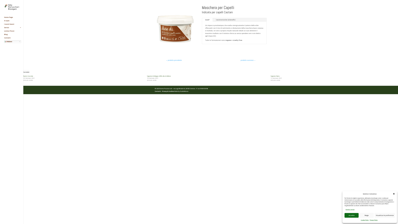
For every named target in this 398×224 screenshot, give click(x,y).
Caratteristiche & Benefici (225, 20)
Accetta (351, 215)
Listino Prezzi (9, 31)
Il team (6, 21)
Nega (367, 215)
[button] (394, 194)
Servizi (6, 28)
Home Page (8, 17)
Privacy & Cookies (168, 91)
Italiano (9, 41)
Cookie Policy (365, 220)
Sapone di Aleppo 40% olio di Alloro (159, 76)
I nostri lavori (9, 24)
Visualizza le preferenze (385, 215)
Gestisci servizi (350, 209)
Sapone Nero (275, 76)
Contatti (7, 38)
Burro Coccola (28, 76)
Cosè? (207, 20)
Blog (6, 34)
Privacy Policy (374, 220)
